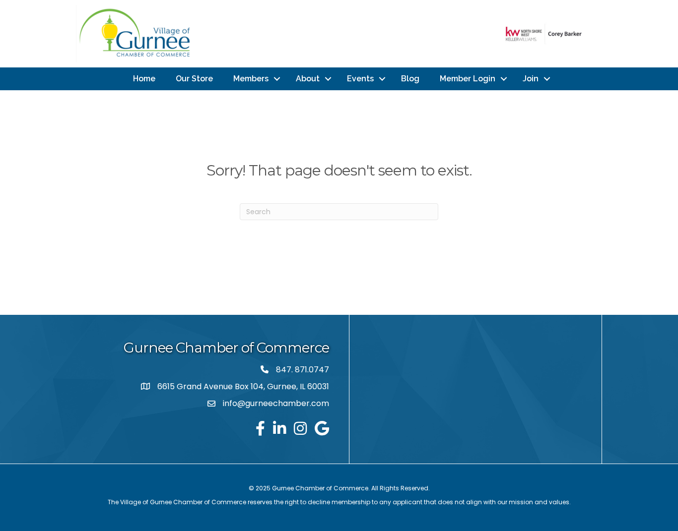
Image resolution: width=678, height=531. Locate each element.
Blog (410, 78)
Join (531, 78)
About (308, 78)
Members (251, 78)
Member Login (467, 78)
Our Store (194, 78)
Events (360, 78)
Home (144, 78)
